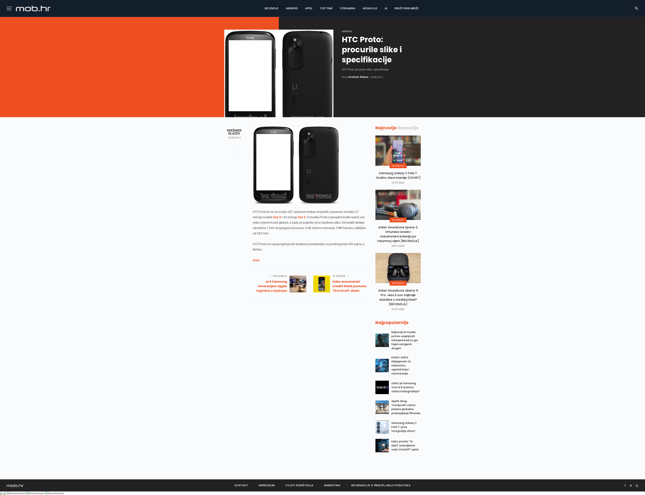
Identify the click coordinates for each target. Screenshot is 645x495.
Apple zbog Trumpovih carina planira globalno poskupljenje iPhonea (405, 407)
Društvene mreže (407, 8)
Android (292, 8)
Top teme (326, 8)
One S (301, 217)
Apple (308, 8)
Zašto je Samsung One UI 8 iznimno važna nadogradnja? (405, 387)
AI (386, 8)
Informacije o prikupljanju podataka (380, 485)
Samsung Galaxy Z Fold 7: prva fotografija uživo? (404, 427)
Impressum (267, 485)
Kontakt (241, 485)
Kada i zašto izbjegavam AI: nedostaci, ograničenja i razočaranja (401, 365)
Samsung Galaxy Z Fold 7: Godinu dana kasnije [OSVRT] (398, 175)
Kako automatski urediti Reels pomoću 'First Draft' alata (349, 286)
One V (277, 217)
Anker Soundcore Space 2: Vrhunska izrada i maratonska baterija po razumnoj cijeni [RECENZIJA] (398, 234)
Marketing (332, 485)
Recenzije (271, 8)
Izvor (256, 260)
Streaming (347, 8)
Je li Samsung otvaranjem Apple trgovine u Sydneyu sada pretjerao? (271, 286)
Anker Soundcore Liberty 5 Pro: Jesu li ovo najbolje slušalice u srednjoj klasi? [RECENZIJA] (398, 297)
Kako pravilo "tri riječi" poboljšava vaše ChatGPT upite (405, 445)
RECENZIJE (398, 166)
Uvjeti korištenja (299, 485)
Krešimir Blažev (359, 77)
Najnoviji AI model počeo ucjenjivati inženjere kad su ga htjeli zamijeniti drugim (404, 340)
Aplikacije (370, 8)
